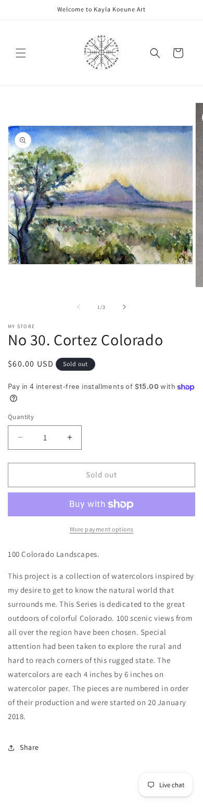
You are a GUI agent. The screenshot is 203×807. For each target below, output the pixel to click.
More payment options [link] (102, 529)
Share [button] (29, 747)
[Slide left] (78, 306)
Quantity (21, 416)
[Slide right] (124, 306)
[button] (20, 53)
